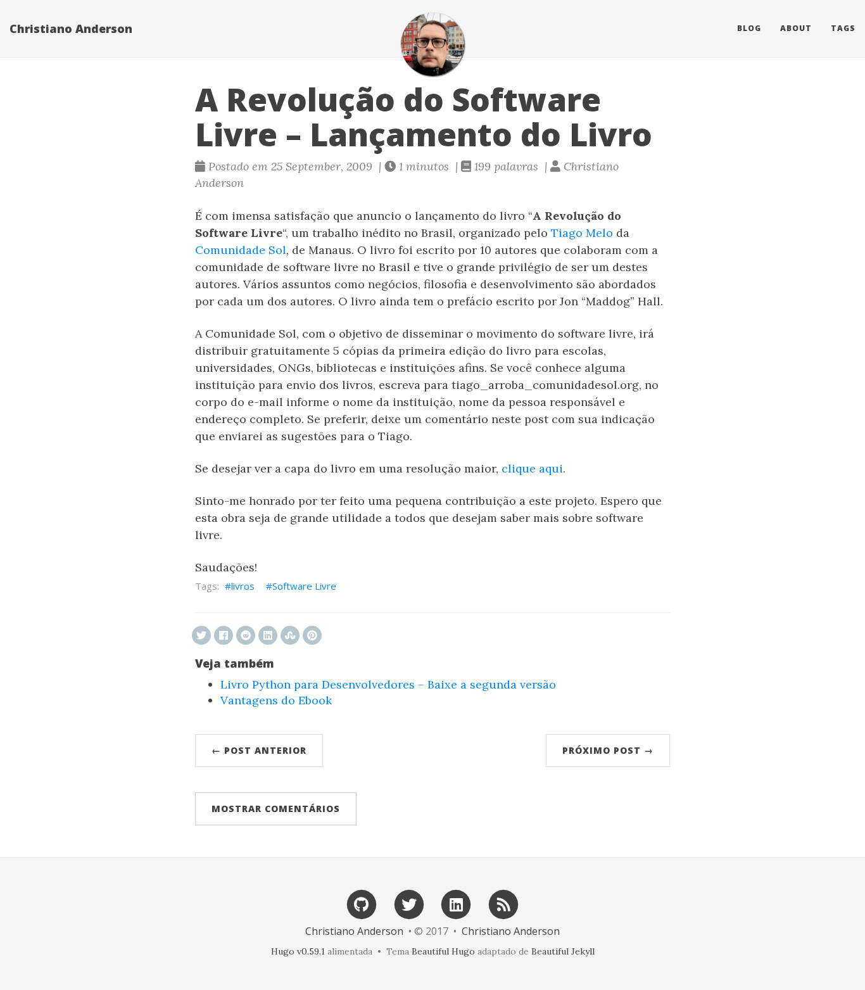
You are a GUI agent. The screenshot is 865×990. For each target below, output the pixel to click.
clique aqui (532, 468)
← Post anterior (259, 750)
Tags (843, 28)
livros (243, 586)
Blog (749, 28)
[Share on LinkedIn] (267, 635)
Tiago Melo (582, 232)
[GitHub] (362, 903)
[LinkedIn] (457, 903)
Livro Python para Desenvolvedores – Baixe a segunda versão (388, 684)
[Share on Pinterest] (312, 635)
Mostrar (276, 809)
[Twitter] (409, 903)
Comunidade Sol (240, 250)
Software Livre (304, 586)
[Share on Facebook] (223, 635)
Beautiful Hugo (443, 951)
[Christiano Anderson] (432, 44)
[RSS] (503, 903)
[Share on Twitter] (201, 635)
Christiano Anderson (70, 28)
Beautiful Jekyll (563, 951)
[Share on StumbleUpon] (290, 635)
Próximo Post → (607, 750)
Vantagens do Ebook (276, 700)
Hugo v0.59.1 (298, 951)
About (796, 28)
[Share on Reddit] (245, 635)
